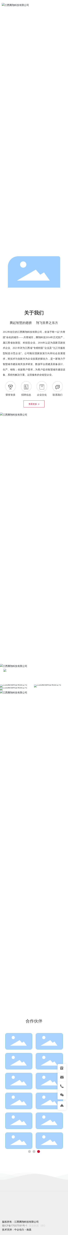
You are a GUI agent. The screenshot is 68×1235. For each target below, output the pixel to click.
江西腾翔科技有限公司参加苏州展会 (30, 879)
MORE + (16, 553)
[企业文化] (42, 386)
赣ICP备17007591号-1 (14, 1225)
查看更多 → (34, 404)
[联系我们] (57, 386)
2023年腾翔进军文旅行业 (42, 947)
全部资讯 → (55, 830)
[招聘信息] (26, 386)
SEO (42, 1225)
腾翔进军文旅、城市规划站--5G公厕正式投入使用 (33, 928)
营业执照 (34, 1225)
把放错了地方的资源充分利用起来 (42, 980)
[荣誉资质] (10, 386)
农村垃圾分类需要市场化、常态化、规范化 (42, 996)
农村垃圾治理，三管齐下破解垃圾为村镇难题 (42, 963)
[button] (33, 247)
